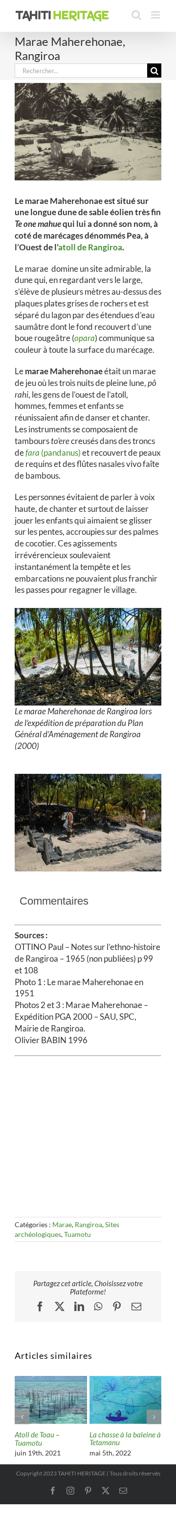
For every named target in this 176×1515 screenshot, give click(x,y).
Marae (62, 1224)
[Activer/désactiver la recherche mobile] (136, 15)
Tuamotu (77, 1234)
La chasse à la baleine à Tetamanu (125, 1438)
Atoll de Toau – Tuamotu (37, 1438)
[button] (22, 1417)
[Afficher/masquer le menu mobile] (156, 15)
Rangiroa (88, 1224)
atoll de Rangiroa (90, 247)
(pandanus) (53, 452)
